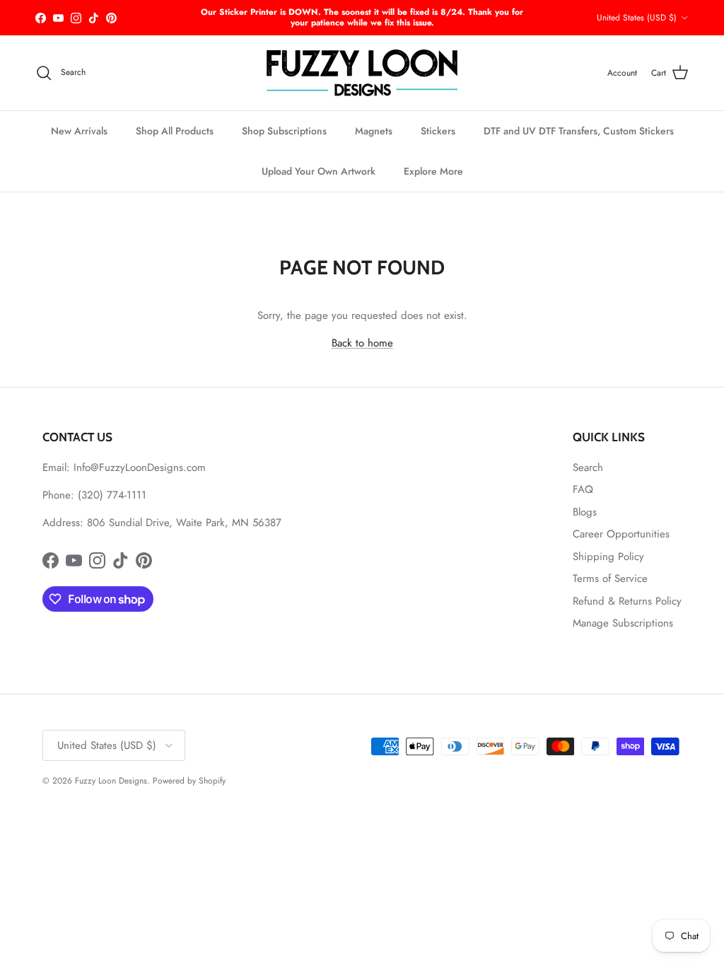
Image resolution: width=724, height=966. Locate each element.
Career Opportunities (621, 534)
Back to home (362, 343)
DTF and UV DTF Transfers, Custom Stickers (579, 131)
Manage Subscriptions (623, 623)
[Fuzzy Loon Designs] (362, 73)
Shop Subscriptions (284, 131)
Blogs (585, 512)
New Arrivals (79, 131)
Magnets (373, 131)
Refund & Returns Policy (627, 601)
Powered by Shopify (189, 780)
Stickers (438, 131)
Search (588, 467)
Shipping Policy (608, 556)
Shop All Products (175, 131)
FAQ (583, 489)
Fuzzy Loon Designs (111, 780)
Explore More (433, 171)
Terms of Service (610, 578)
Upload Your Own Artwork (318, 171)
